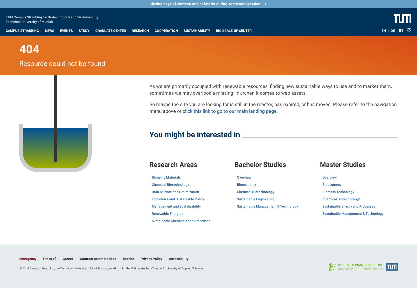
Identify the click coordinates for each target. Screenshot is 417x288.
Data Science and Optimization (175, 192)
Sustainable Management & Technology (267, 206)
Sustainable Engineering (256, 199)
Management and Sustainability (176, 206)
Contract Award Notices (98, 259)
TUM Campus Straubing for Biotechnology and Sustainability (52, 16)
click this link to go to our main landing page (230, 111)
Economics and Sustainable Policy (178, 199)
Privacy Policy (151, 259)
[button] (22, 29)
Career (68, 259)
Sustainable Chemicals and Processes (181, 221)
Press (48, 259)
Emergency (27, 259)
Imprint (128, 259)
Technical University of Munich (29, 21)
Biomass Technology (338, 192)
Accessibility (178, 259)
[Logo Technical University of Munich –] (402, 18)
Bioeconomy (246, 185)
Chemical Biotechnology (170, 185)
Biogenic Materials (166, 177)
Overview (244, 177)
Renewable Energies (167, 214)
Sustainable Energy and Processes (348, 206)
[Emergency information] (409, 29)
